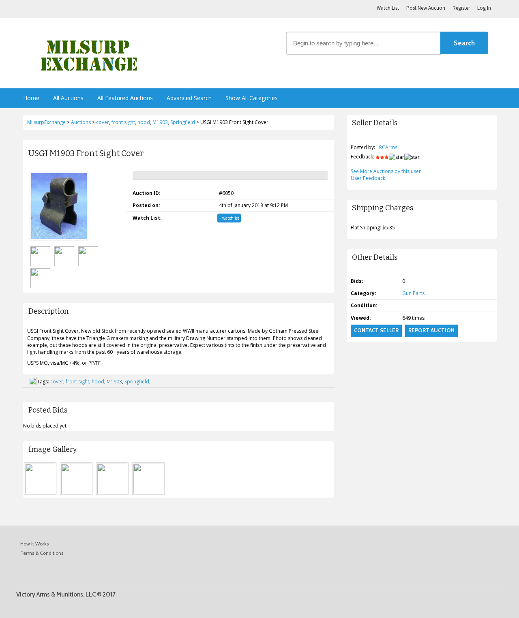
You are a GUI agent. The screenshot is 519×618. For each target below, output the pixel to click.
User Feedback (368, 178)
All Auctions (68, 98)
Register (461, 7)
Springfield (136, 381)
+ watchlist (229, 218)
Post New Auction (425, 7)
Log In (484, 7)
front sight (77, 381)
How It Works (34, 544)
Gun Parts (413, 293)
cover (56, 381)
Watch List (388, 7)
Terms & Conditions (41, 553)
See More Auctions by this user (386, 171)
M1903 (114, 381)
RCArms (388, 147)
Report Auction (431, 330)
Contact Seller (376, 330)
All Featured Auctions (125, 98)
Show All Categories (251, 98)
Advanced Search (189, 98)
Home (31, 98)
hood (98, 381)
